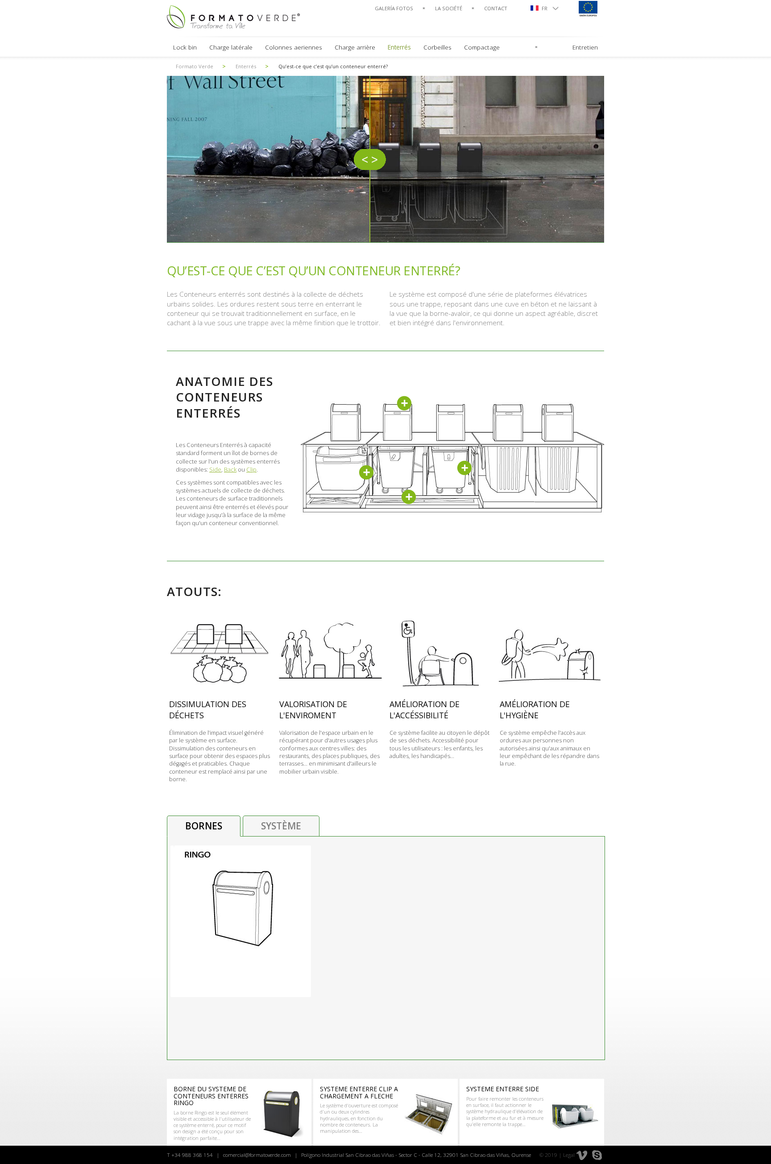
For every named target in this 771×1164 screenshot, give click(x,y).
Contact (495, 8)
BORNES (203, 826)
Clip (251, 469)
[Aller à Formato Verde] (233, 16)
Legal (569, 1155)
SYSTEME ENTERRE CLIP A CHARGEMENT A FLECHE (359, 1092)
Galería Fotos (394, 8)
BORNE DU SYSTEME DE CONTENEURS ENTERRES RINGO (211, 1096)
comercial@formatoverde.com (257, 1155)
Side (215, 469)
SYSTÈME (281, 826)
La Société (448, 8)
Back (230, 469)
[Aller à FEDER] (587, 8)
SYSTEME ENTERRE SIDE (502, 1089)
